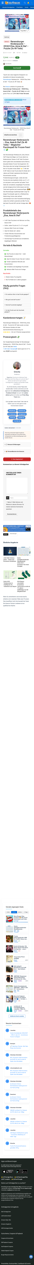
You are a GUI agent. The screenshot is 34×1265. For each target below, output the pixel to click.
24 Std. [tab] (14, 912)
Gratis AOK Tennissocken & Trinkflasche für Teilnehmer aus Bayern (10, 584)
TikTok (11, 417)
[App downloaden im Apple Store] (8, 1171)
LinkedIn (20, 417)
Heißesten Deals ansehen (17, 1016)
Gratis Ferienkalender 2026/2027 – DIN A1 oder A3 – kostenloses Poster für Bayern (19, 1035)
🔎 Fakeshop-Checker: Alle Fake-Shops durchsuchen (19, 1047)
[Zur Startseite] (14, 3)
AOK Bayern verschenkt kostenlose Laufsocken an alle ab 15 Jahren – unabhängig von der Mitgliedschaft (23, 586)
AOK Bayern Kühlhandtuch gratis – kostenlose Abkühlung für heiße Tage (19, 1134)
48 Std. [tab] (20, 912)
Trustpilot (5, 1179)
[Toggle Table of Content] (19, 135)
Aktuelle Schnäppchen (8, 7)
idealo (15, 346)
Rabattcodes (28, 1188)
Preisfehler (20, 7)
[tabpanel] (17, 963)
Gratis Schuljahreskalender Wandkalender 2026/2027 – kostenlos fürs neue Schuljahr (23, 562)
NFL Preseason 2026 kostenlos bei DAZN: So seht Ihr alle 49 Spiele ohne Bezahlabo (18, 1059)
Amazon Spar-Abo (6, 1220)
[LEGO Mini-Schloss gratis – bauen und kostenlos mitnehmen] (10, 548)
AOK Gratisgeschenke (7, 1228)
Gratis (26, 7)
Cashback (9, 1190)
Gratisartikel (16, 1188)
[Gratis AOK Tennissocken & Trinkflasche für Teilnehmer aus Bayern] (10, 571)
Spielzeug (6, 37)
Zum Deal (16, 68)
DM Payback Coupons (7, 1242)
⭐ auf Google (16, 1179)
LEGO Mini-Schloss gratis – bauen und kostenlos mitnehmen (9, 559)
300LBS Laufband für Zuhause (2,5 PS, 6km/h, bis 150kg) (18, 1111)
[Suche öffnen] (24, 2)
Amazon (15, 60)
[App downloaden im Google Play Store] (22, 1171)
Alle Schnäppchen (6, 1211)
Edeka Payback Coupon (7, 1250)
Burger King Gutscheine (7, 1254)
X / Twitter (11, 414)
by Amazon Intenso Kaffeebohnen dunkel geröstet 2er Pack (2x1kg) (18, 1085)
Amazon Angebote (6, 1224)
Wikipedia (11, 410)
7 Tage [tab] (25, 912)
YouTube (16, 421)
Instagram (21, 414)
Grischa (17, 372)
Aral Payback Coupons (7, 1246)
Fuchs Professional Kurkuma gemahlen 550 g (18, 1147)
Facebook (21, 410)
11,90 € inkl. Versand (9, 349)
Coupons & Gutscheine (7, 1238)
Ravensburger (7, 79)
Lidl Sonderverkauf (6, 1215)
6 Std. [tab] (8, 912)
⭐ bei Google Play (21, 1177)
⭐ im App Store (7, 1177)
